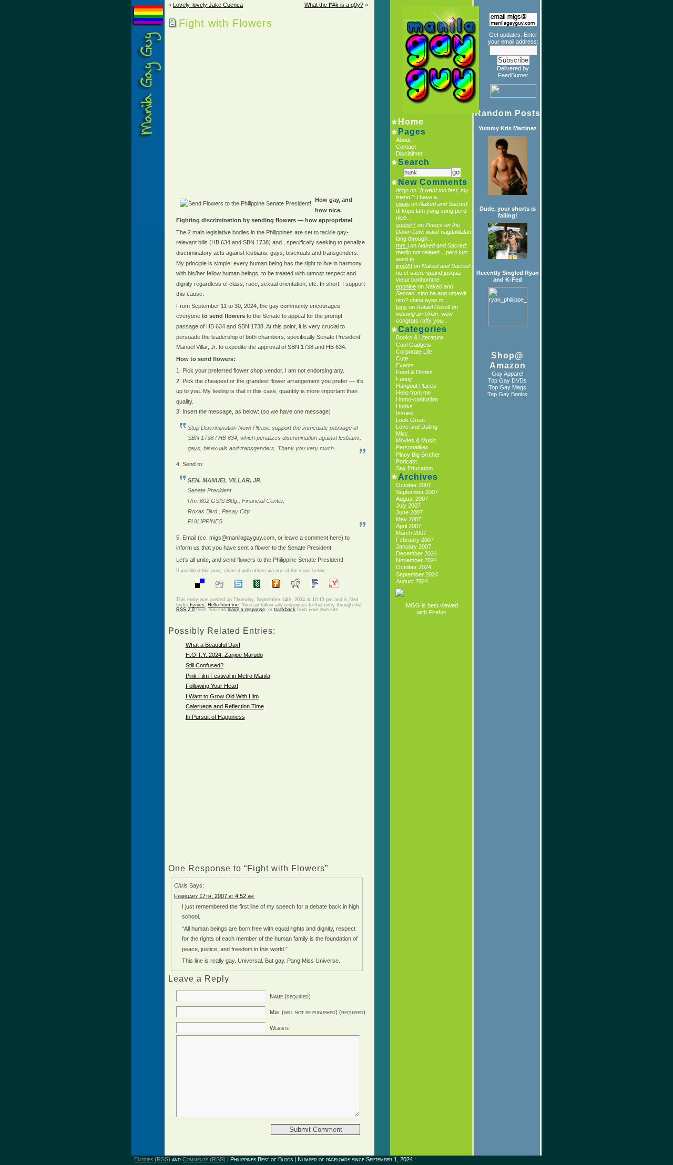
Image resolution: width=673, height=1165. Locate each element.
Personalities (412, 447)
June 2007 (409, 512)
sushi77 (406, 225)
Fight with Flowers (225, 23)
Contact (406, 146)
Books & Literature (419, 337)
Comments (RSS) (204, 1159)
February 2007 (415, 540)
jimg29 (404, 266)
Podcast (406, 461)
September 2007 (417, 492)
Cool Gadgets (413, 345)
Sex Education (414, 468)
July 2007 (408, 505)
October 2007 (413, 485)
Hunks (404, 406)
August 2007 (412, 499)
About (403, 140)
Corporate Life (414, 351)
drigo (402, 190)
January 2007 (413, 546)
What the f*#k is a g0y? (333, 5)
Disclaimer (409, 153)
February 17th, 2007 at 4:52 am (214, 896)
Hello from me (223, 604)
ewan (403, 204)
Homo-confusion (417, 399)
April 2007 (408, 526)
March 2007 (411, 533)
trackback (284, 609)
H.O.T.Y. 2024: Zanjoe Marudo (224, 655)
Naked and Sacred (443, 204)
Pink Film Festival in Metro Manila (228, 676)
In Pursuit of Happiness (215, 717)
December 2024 (416, 553)
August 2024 (412, 581)
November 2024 (416, 560)
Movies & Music (416, 440)
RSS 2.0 (185, 609)
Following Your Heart (212, 686)
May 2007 (408, 519)
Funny (404, 379)
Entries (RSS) (152, 1159)
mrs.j (402, 245)
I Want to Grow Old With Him (222, 696)
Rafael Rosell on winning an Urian (427, 310)
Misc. (403, 433)
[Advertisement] (258, 109)
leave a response (246, 609)
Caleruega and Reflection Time (225, 706)
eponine (406, 286)
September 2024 (417, 574)
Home (411, 121)
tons (401, 307)
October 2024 (413, 567)
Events (405, 365)
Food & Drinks (414, 372)
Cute (402, 358)
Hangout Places (416, 386)
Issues (197, 604)
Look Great (410, 420)
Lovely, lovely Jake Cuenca (208, 5)
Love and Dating (416, 427)
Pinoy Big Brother (418, 454)
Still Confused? (204, 665)
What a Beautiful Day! (213, 645)
